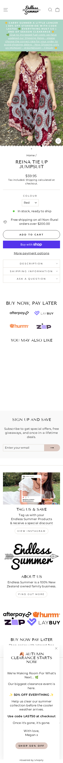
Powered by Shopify (31, 760)
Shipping (31, 179)
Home (30, 155)
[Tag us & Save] (31, 488)
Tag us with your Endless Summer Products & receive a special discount (31, 519)
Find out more (31, 594)
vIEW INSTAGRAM (31, 531)
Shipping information (31, 271)
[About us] (31, 556)
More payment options (31, 253)
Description (31, 263)
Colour (30, 195)
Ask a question (31, 278)
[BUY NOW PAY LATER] (31, 619)
